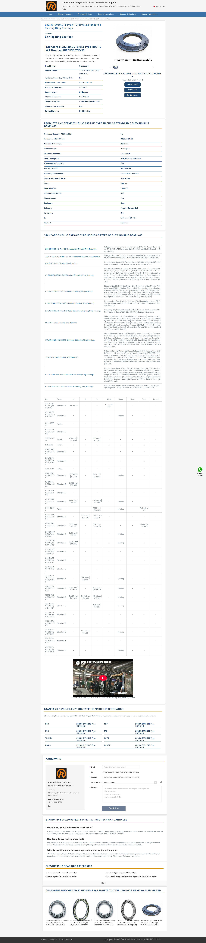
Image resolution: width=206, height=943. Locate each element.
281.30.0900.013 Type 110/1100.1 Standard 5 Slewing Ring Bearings (73, 311)
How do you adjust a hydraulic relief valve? (69, 828)
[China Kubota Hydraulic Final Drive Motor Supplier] (51, 5)
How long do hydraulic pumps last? (65, 839)
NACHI (48, 745)
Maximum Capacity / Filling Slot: (59, 78)
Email (92, 767)
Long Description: (52, 102)
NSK (47, 724)
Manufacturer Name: (52, 193)
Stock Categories (65, 14)
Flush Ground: (50, 198)
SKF (106, 724)
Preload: (47, 223)
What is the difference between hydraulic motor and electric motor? (83, 850)
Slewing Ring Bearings (61, 19)
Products (49, 19)
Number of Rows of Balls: (54, 178)
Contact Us (53, 939)
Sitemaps (69, 939)
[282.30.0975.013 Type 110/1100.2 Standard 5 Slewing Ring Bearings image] (132, 43)
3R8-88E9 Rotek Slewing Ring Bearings (61, 357)
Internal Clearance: (53, 97)
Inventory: (48, 213)
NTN (47, 731)
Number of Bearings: (53, 87)
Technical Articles (85, 14)
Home (50, 14)
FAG (105, 731)
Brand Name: (50, 66)
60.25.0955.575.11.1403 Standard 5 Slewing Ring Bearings (69, 375)
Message (94, 787)
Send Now (114, 808)
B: (45, 218)
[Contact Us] (200, 471)
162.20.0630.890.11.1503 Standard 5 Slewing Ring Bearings (70, 340)
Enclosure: (48, 203)
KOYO (106, 738)
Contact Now (132, 84)
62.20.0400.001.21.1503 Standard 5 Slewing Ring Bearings (69, 275)
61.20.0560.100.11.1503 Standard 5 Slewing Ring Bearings (69, 387)
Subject (93, 777)
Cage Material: (50, 188)
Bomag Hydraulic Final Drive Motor (151, 14)
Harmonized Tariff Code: (55, 83)
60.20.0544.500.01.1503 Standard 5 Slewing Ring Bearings (69, 303)
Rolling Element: (52, 111)
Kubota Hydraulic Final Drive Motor (107, 14)
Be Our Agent (132, 95)
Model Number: (51, 71)
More (103, 883)
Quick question (96, 782)
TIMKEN (48, 738)
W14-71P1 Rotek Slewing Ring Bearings (61, 323)
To (92, 772)
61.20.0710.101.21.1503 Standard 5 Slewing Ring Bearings (68, 291)
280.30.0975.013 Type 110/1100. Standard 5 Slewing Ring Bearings (72, 257)
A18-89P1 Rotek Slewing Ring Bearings (61, 263)
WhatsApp (132, 90)
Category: (48, 208)
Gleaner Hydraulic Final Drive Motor (129, 14)
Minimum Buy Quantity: (55, 106)
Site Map (62, 939)
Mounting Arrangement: (54, 174)
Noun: (46, 183)
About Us (44, 939)
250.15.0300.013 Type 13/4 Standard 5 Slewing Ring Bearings (70, 249)
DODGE (107, 745)
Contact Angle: (51, 92)
